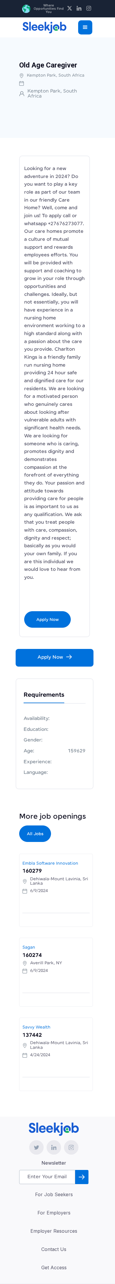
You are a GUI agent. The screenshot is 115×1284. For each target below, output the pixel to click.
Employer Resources (53, 1231)
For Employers (53, 1213)
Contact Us (53, 1249)
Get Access (54, 1267)
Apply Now (47, 619)
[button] (85, 27)
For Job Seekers (54, 1194)
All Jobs (35, 834)
